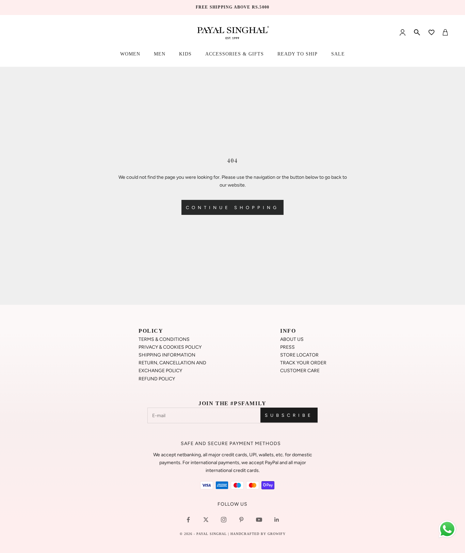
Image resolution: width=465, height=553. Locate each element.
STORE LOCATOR (299, 355)
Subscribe (289, 415)
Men (159, 54)
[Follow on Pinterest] (241, 519)
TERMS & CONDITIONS (164, 339)
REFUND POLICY (157, 379)
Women (130, 54)
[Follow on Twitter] (206, 519)
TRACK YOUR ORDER (303, 363)
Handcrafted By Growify (258, 534)
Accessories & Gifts (234, 54)
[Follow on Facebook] (188, 519)
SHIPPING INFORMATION (167, 355)
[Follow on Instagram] (223, 519)
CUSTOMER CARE (300, 371)
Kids (185, 54)
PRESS (287, 347)
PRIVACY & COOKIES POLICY (170, 347)
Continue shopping (232, 207)
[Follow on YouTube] (259, 519)
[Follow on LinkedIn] (276, 519)
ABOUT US (292, 339)
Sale (338, 54)
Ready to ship (297, 54)
